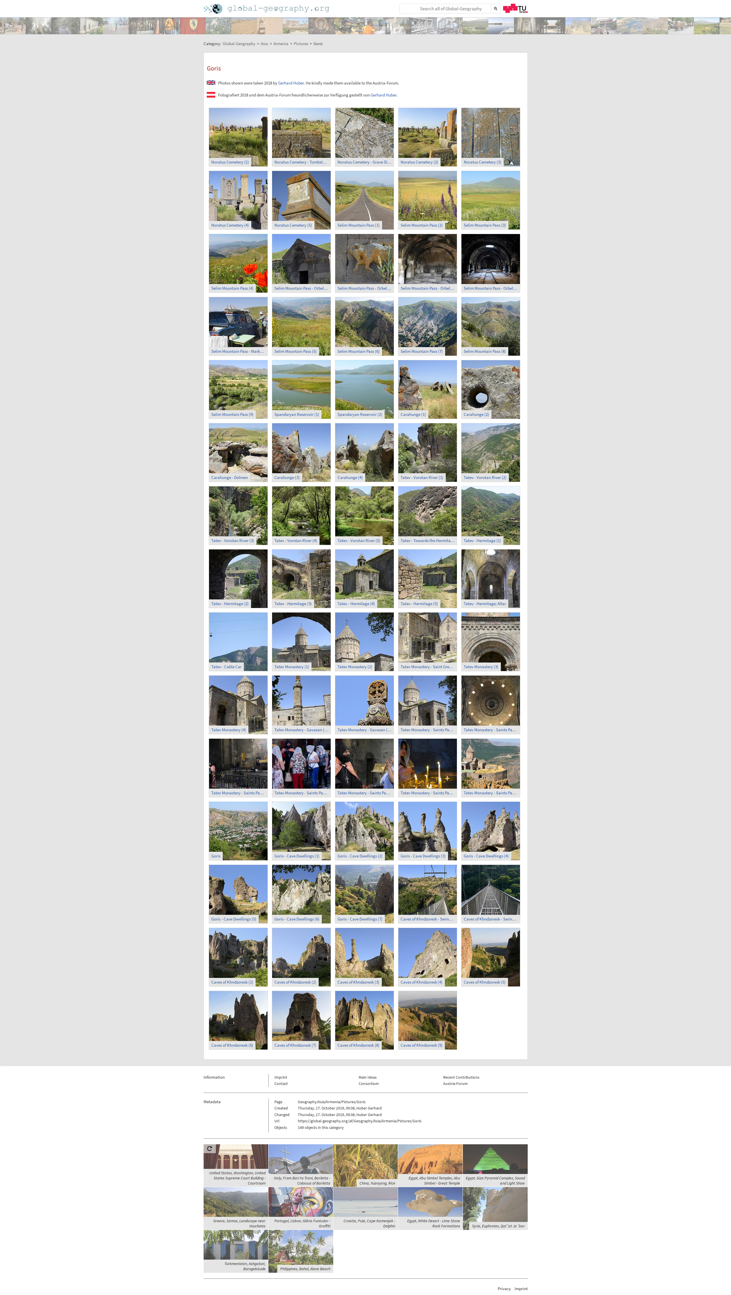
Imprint (280, 1077)
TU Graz (515, 8)
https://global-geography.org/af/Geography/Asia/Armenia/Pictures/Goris (359, 1120)
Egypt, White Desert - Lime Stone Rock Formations (433, 1223)
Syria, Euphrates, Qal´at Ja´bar (498, 1225)
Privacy (504, 1288)
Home (267, 9)
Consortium (369, 1083)
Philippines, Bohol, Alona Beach (305, 1268)
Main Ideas (368, 1077)
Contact (281, 1083)
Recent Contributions (461, 1077)
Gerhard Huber (291, 83)
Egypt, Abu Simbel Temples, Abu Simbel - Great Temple (434, 1180)
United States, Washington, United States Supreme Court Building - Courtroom (237, 1178)
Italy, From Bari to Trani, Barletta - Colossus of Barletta (302, 1180)
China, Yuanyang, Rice (377, 1183)
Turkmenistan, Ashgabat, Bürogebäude (245, 1266)
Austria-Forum (455, 1083)
